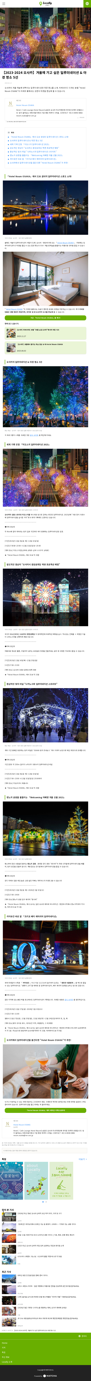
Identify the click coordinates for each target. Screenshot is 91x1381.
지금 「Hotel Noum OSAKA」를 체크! (46, 318)
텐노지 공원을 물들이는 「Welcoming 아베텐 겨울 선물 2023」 (37, 155)
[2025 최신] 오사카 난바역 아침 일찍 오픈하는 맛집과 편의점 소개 (41, 1245)
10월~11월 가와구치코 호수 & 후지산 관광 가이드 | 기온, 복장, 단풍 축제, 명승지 (46, 1235)
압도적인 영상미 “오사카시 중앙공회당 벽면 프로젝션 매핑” (34, 147)
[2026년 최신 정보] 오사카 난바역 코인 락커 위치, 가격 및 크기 (40, 1213)
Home (4, 1342)
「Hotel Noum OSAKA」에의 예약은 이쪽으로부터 (45, 1110)
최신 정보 (5, 1357)
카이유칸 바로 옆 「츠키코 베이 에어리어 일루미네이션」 (33, 158)
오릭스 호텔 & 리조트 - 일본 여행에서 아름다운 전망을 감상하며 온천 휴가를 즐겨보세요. (48, 1286)
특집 (3, 1352)
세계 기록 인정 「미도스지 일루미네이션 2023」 (30, 144)
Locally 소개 (7, 1361)
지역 (3, 1347)
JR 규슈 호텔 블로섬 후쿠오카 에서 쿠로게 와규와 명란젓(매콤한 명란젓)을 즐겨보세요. (48, 1318)
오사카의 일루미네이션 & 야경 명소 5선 (26, 140)
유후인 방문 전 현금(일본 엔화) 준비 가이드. (33, 1275)
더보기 (82, 1159)
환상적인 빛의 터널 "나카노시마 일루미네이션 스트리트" (33, 151)
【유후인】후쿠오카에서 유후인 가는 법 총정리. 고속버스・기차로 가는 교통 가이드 (47, 1224)
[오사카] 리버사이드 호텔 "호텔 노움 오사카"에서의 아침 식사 (38, 330)
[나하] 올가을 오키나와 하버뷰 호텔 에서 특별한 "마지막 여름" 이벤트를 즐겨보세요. (47, 1297)
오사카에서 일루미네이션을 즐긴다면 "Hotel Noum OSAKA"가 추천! (39, 162)
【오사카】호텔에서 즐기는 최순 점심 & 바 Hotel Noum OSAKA (40, 344)
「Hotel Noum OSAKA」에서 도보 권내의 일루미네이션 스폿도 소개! (39, 136)
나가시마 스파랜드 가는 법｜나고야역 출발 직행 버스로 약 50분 (40, 1256)
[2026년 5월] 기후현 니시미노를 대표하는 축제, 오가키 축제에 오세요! (42, 1307)
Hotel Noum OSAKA (25, 105)
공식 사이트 (34, 435)
